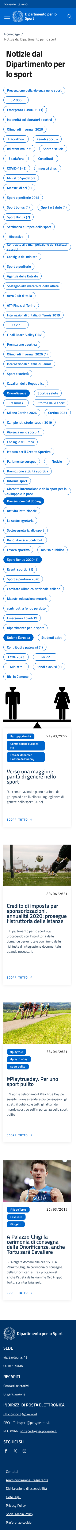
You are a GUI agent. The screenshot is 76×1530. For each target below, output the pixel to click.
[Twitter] (16, 1451)
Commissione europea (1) (24, 745)
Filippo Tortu (18, 1209)
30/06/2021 (57, 893)
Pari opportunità (20, 736)
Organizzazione (14, 1394)
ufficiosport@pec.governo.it (30, 1422)
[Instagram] (25, 1451)
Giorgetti (15, 1224)
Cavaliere (16, 1217)
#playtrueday (18, 1059)
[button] (18, 1522)
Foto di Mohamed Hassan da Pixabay (22, 757)
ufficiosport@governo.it (20, 1414)
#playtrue (16, 1052)
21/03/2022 (57, 736)
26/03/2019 (57, 1209)
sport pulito (17, 1066)
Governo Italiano (15, 4)
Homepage (12, 34)
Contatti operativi (16, 1385)
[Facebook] (6, 1451)
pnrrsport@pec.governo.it (38, 1431)
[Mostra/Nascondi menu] (7, 16)
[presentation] (69, 16)
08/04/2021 (57, 1051)
